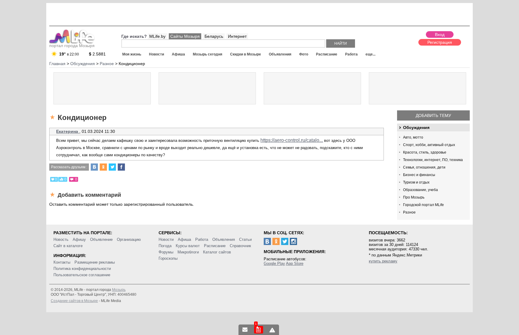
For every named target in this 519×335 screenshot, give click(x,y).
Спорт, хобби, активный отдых (429, 145)
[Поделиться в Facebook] (121, 167)
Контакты (61, 262)
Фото (303, 54)
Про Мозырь (413, 197)
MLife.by (157, 36)
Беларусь (214, 36)
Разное (409, 212)
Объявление (101, 239)
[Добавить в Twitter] (112, 167)
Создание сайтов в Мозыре (74, 301)
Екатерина (67, 131)
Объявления (280, 54)
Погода (165, 246)
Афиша (178, 54)
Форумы (166, 252)
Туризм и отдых (416, 182)
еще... (370, 54)
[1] (258, 330)
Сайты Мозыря (185, 36)
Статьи (245, 239)
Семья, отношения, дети (424, 167)
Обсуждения (416, 127)
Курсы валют (188, 246)
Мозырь (119, 290)
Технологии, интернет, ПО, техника (433, 160)
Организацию (129, 239)
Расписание (326, 54)
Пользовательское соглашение (81, 275)
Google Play (274, 263)
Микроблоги (188, 252)
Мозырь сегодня (207, 54)
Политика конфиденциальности (82, 268)
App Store (294, 263)
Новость (60, 239)
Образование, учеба (420, 190)
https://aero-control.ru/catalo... (291, 140)
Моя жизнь (131, 54)
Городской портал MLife (423, 205)
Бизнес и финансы (419, 175)
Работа (351, 54)
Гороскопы (168, 258)
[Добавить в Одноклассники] (103, 167)
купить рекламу (383, 261)
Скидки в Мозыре (245, 54)
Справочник (240, 246)
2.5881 (97, 54)
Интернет (237, 36)
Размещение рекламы (94, 262)
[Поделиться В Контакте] (94, 167)
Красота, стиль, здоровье (424, 152)
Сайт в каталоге (68, 246)
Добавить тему (433, 115)
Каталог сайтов (217, 252)
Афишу (79, 239)
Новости (156, 54)
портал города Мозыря (72, 45)
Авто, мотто (413, 137)
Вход (440, 34)
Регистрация (439, 42)
